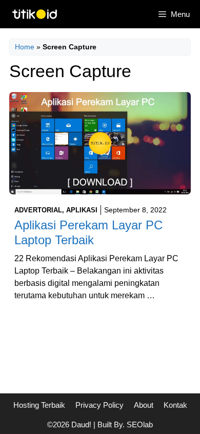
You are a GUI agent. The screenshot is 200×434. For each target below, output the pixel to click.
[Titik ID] (34, 14)
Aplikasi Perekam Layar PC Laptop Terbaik (88, 232)
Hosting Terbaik (39, 405)
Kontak (175, 405)
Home (24, 47)
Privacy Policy (99, 405)
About (143, 405)
